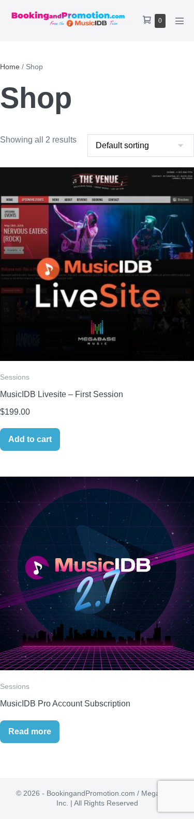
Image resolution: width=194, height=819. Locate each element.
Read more (29, 731)
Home (10, 66)
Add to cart (30, 439)
